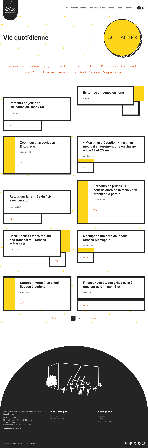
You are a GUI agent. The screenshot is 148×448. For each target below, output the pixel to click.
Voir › (12, 125)
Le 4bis (65, 8)
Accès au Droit (17, 66)
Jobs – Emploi (32, 72)
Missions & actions (78, 8)
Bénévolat (34, 66)
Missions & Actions (105, 421)
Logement (49, 72)
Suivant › (94, 318)
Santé (82, 72)
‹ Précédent (56, 318)
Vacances (94, 72)
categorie (48, 66)
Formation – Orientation (70, 66)
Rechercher (129, 8)
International (128, 66)
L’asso (119, 8)
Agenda (111, 8)
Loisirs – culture (67, 72)
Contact (53, 421)
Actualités (101, 416)
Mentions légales (15, 443)
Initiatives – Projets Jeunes (102, 66)
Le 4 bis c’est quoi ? (57, 419)
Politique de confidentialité (29, 443)
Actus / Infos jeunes (97, 8)
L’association (55, 416)
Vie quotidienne (112, 72)
